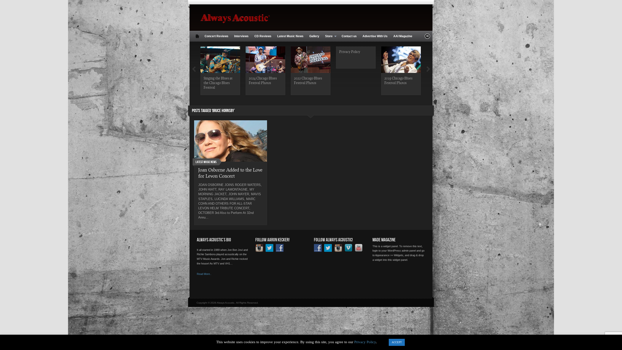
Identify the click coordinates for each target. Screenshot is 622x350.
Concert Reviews (216, 36)
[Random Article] (427, 37)
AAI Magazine (402, 36)
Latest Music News (290, 36)
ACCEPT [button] (397, 342)
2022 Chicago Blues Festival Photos (308, 80)
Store (327, 36)
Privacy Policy (349, 51)
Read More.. (204, 273)
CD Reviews (262, 36)
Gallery (314, 36)
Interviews (241, 36)
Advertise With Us (375, 36)
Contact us (349, 36)
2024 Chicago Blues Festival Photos (263, 80)
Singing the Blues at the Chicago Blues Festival (218, 82)
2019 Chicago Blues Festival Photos (398, 80)
